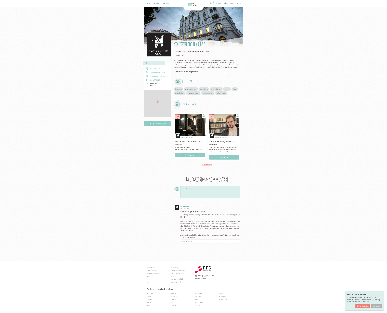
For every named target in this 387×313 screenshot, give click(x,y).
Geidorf (149, 302)
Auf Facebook (175, 282)
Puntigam (198, 296)
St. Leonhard (199, 302)
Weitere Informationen (362, 302)
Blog (148, 282)
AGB (172, 276)
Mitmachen (190, 155)
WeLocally (206, 275)
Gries (148, 305)
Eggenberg (150, 299)
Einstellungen (376, 306)
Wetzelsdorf (223, 299)
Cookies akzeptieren (362, 306)
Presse (149, 279)
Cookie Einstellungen (177, 273)
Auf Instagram (175, 279)
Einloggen (238, 3)
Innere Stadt (174, 296)
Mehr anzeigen (207, 165)
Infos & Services (152, 270)
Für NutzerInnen (215, 3)
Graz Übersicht (151, 293)
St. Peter (197, 305)
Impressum (174, 267)
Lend (172, 302)
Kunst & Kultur (188, 82)
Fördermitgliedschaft (153, 273)
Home (148, 3)
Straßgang (222, 293)
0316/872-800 (155, 80)
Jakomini (173, 299)
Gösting (173, 293)
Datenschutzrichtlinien (178, 270)
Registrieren (229, 3)
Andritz (149, 296)
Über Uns (149, 276)
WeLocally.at (151, 267)
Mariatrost (198, 293)
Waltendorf (222, 296)
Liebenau (173, 305)
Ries (196, 299)
